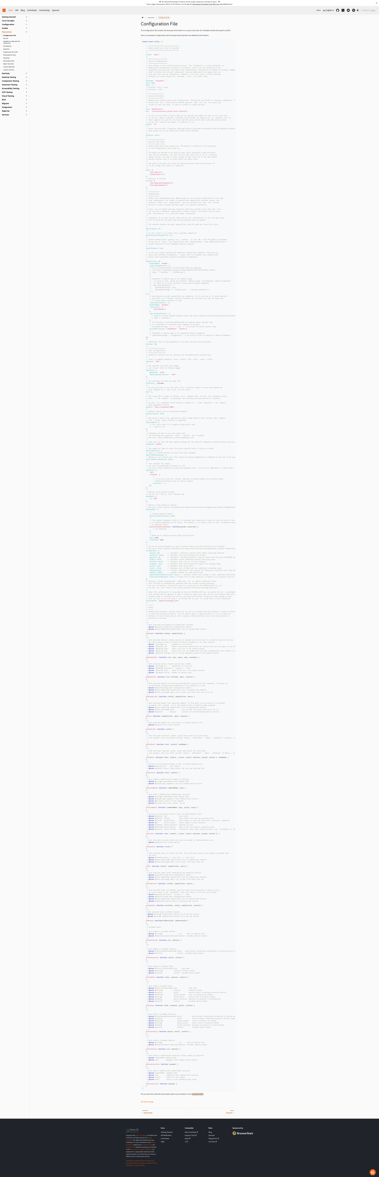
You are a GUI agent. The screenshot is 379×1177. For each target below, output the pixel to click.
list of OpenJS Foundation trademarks (141, 1149)
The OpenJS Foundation (133, 1161)
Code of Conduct (141, 1163)
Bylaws (133, 1163)
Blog (23, 10)
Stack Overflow (190, 1132)
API (16, 10)
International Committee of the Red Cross (205, 4)
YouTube (212, 1142)
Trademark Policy (147, 1145)
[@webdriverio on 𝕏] (343, 10)
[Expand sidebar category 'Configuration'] (26, 24)
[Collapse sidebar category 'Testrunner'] (26, 32)
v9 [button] (318, 10)
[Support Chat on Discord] (353, 10)
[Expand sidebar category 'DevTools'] (26, 73)
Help (162, 1142)
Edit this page (148, 1102)
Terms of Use (145, 1161)
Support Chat (190, 1135)
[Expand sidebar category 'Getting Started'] (26, 17)
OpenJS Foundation (141, 1135)
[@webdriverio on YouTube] (348, 10)
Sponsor (56, 10)
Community (44, 10)
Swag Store (213, 1138)
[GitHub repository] (337, 10)
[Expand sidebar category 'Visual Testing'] (26, 96)
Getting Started (166, 1132)
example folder (197, 1094)
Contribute (32, 10)
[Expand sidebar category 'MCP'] (26, 99)
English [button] (328, 10)
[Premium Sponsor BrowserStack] (242, 1135)
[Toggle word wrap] (229, 41)
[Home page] (142, 17)
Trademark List (130, 1147)
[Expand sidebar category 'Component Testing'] (26, 81)
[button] (15, 20)
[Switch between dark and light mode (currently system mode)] (357, 10)
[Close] (376, 3)
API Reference (166, 1135)
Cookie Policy (141, 1165)
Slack (187, 1138)
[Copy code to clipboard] (233, 41)
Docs (11, 10)
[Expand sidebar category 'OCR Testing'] (26, 92)
